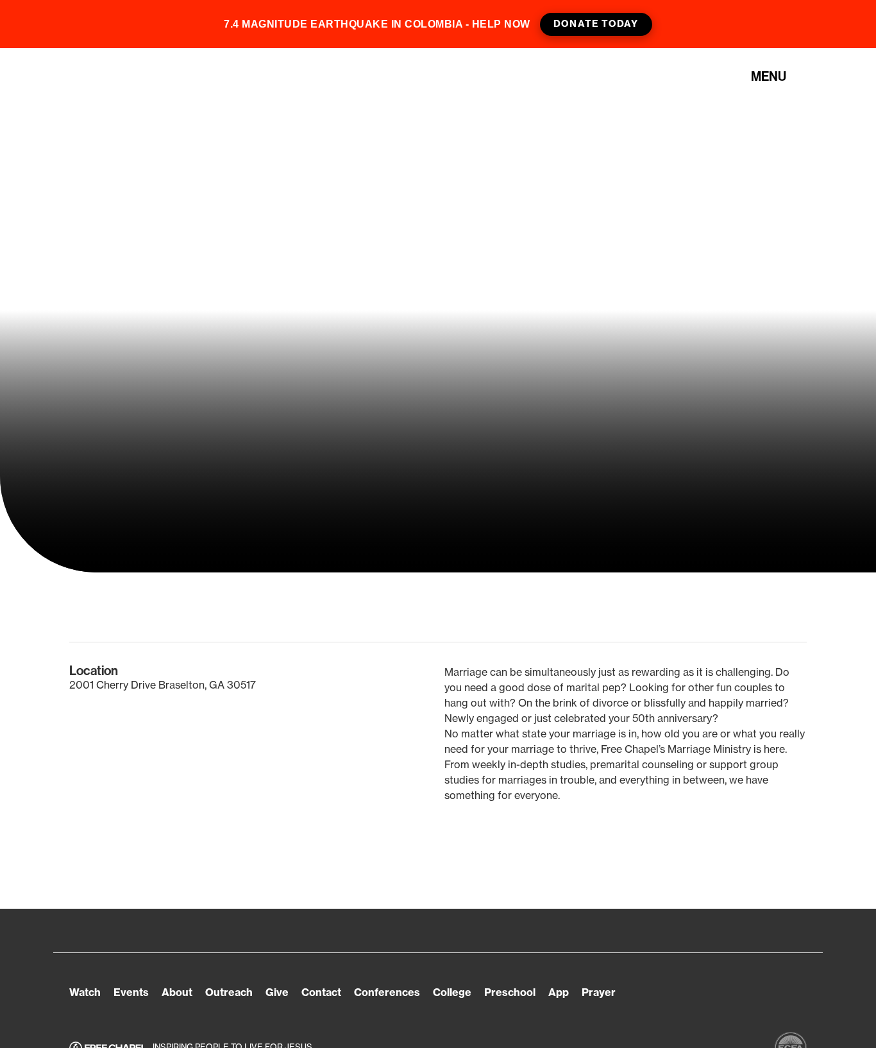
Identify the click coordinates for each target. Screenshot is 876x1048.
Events (131, 992)
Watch (85, 992)
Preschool (509, 992)
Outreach (229, 992)
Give (277, 992)
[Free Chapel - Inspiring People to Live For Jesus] (141, 76)
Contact (321, 992)
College (452, 992)
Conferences (387, 992)
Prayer (599, 992)
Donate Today (595, 24)
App (558, 992)
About (177, 992)
